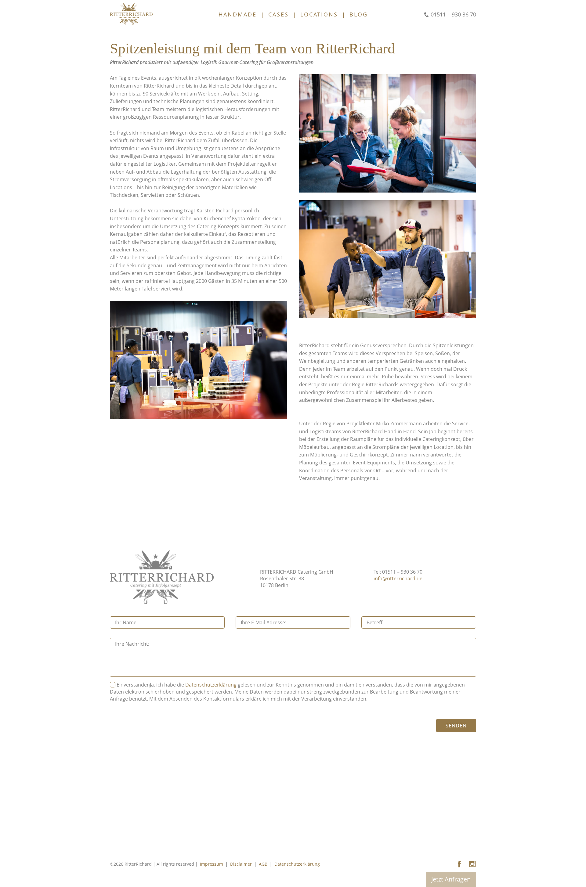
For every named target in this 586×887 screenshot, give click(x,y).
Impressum (211, 864)
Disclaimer (241, 864)
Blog (358, 14)
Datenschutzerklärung (211, 684)
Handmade (238, 14)
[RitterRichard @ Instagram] (472, 864)
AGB (263, 864)
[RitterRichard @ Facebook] (459, 864)
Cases (278, 14)
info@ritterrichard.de (398, 578)
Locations (319, 14)
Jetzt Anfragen (451, 879)
